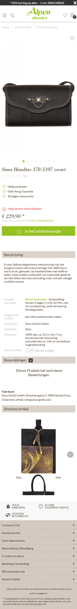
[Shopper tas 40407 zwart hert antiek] (38, 446)
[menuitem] (4, 15)
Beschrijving (13, 254)
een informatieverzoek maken (43, 316)
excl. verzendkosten (42, 220)
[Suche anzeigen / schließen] (12, 15)
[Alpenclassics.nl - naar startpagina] (38, 13)
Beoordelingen (15, 360)
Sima (28, 329)
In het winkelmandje (42, 231)
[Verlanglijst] (64, 15)
